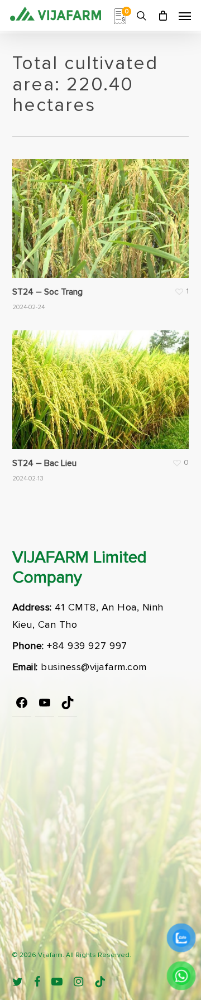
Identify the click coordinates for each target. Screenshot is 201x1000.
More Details (103, 210)
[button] (185, 15)
